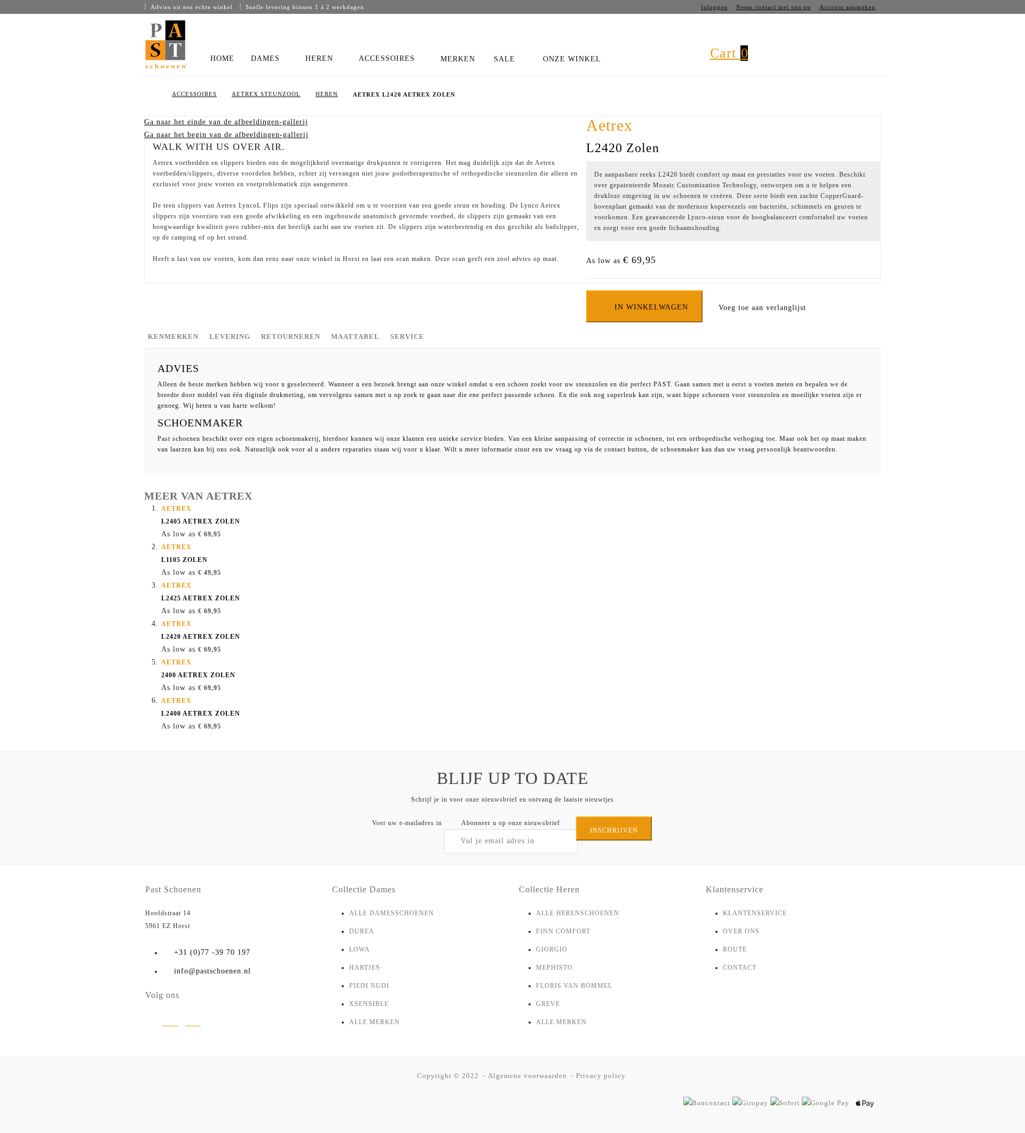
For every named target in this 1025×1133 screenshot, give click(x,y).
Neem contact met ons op (773, 7)
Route (735, 949)
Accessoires (194, 94)
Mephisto (554, 967)
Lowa (359, 949)
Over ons (741, 931)
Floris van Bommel (574, 985)
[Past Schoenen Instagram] (170, 1023)
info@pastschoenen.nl (212, 971)
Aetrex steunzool (266, 94)
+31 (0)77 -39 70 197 (212, 952)
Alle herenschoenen (577, 913)
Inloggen (714, 7)
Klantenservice (755, 913)
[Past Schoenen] (165, 45)
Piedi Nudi (369, 985)
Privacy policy (601, 1076)
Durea (361, 931)
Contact (739, 967)
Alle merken (374, 1022)
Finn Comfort (563, 931)
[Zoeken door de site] (681, 63)
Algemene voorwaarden (527, 1076)
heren (327, 94)
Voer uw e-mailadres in (407, 823)
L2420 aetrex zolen (200, 630)
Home (153, 94)
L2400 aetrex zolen (200, 707)
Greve (548, 1004)
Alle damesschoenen (391, 913)
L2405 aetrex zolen (200, 515)
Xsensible (369, 1004)
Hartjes (364, 967)
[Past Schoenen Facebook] (193, 1023)
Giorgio (551, 949)
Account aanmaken (847, 7)
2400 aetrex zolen (198, 669)
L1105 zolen (184, 553)
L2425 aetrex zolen (200, 592)
